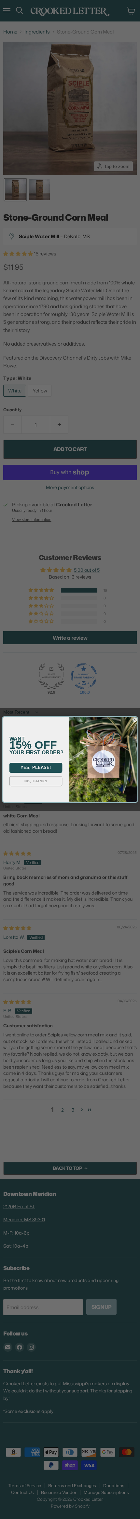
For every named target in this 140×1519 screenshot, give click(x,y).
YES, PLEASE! (36, 767)
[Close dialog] (135, 720)
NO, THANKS (35, 781)
